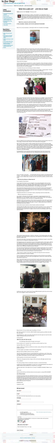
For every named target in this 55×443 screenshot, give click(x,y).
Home (4, 5)
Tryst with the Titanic (7, 23)
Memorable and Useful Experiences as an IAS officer (7, 36)
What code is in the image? (23, 424)
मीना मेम (4, 47)
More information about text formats (43, 412)
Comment (19, 404)
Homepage (19, 397)
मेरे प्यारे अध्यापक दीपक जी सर (8, 41)
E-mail (18, 393)
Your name (19, 390)
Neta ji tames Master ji (7, 17)
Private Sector (9, 5)
